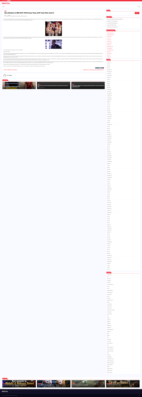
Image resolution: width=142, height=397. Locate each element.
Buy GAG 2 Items (109, 53)
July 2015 (108, 245)
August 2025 (109, 77)
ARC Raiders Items (109, 48)
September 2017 (109, 212)
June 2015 (108, 247)
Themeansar (15, 395)
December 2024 (109, 93)
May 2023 (108, 122)
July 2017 (108, 216)
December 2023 (109, 114)
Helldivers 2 (108, 319)
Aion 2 (108, 276)
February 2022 (109, 134)
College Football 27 (110, 292)
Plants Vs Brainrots (110, 343)
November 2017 (109, 208)
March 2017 (108, 224)
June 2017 (108, 218)
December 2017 (109, 206)
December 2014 (109, 255)
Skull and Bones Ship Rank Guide (114, 384)
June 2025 (108, 81)
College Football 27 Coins (110, 34)
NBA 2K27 (108, 335)
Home (3, 6)
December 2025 (109, 69)
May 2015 (108, 249)
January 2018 (109, 204)
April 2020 (108, 169)
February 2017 (109, 226)
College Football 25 (110, 290)
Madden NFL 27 (109, 325)
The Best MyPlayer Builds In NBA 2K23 (11, 86)
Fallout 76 (108, 302)
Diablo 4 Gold (109, 56)
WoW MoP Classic (109, 370)
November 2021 (109, 138)
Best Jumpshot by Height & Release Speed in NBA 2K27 (115, 19)
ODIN (107, 337)
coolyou (9, 15)
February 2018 (109, 202)
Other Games (109, 339)
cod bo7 (108, 288)
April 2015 (108, 251)
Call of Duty (109, 282)
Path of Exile (109, 341)
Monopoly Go (109, 331)
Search (108, 10)
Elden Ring (108, 298)
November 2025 (109, 71)
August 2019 (109, 179)
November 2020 (109, 157)
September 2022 (109, 124)
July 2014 (108, 265)
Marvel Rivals (109, 327)
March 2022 (108, 132)
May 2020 (108, 167)
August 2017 (109, 214)
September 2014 (109, 261)
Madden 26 (108, 321)
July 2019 (108, 181)
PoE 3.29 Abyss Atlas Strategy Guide (80, 384)
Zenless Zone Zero (110, 372)
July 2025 (108, 79)
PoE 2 (108, 345)
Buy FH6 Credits (109, 36)
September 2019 (109, 177)
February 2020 (109, 173)
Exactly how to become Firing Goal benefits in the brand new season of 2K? (53, 86)
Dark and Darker (109, 294)
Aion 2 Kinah (108, 278)
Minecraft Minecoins (110, 329)
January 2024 (109, 112)
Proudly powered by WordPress (5, 395)
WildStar (108, 366)
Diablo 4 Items (109, 41)
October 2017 (109, 210)
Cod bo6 (108, 286)
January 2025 (109, 91)
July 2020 (108, 165)
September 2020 (109, 161)
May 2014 (108, 269)
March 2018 (108, 200)
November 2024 (109, 95)
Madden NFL (109, 323)
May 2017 (108, 220)
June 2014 (108, 267)
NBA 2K (4, 85)
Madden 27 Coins (109, 43)
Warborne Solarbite (110, 364)
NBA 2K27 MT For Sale (110, 46)
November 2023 (109, 116)
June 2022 (108, 126)
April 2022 (108, 130)
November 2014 (109, 257)
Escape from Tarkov (110, 300)
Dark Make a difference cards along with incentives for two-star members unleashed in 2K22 (88, 86)
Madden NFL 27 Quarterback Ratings (112, 21)
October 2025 (109, 73)
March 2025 (108, 87)
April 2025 (108, 85)
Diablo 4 (108, 296)
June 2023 (108, 120)
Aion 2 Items (109, 51)
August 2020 (109, 163)
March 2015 (108, 253)
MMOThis (6, 3)
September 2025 (109, 75)
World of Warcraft (109, 368)
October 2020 (109, 159)
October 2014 (109, 259)
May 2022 (108, 128)
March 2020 (108, 171)
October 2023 (109, 118)
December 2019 (109, 175)
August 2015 (109, 243)
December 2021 (109, 136)
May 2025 (108, 83)
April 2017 (108, 222)
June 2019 (108, 183)
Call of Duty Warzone (110, 284)
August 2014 (109, 263)
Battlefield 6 (109, 280)
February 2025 (109, 89)
